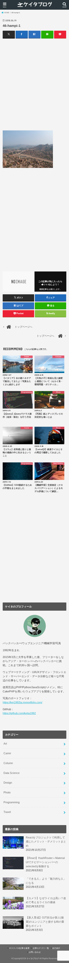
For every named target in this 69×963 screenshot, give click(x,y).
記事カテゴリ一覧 (41, 948)
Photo (7, 792)
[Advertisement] (34, 84)
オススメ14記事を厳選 (19, 948)
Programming (12, 802)
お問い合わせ (35, 952)
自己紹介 (56, 948)
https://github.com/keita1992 (19, 713)
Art (5, 743)
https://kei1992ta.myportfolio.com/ (22, 702)
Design (8, 782)
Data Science (12, 772)
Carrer (7, 753)
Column (8, 763)
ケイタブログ (33, 958)
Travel (7, 811)
